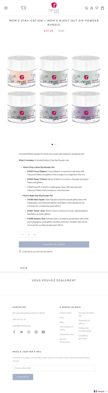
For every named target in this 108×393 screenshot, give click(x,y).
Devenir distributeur (65, 340)
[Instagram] (28, 331)
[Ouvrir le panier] (102, 8)
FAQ (62, 317)
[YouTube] (43, 331)
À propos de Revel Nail (86, 314)
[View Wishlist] (97, 8)
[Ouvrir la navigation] (6, 8)
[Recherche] (86, 7)
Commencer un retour (66, 328)
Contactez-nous (67, 334)
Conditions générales (83, 337)
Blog (62, 322)
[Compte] (91, 7)
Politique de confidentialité (84, 329)
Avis (23, 267)
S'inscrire (23, 377)
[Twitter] (21, 331)
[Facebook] (14, 331)
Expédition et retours (84, 322)
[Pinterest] (36, 331)
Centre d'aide (65, 313)
